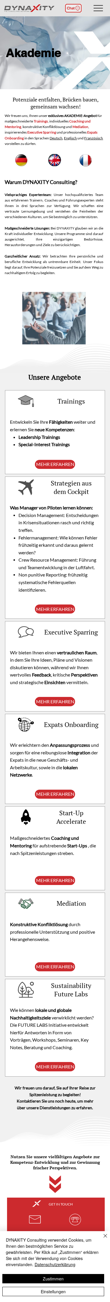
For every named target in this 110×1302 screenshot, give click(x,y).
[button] (73, 8)
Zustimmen (53, 1279)
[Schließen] (102, 1239)
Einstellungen (53, 1291)
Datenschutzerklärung (55, 1264)
